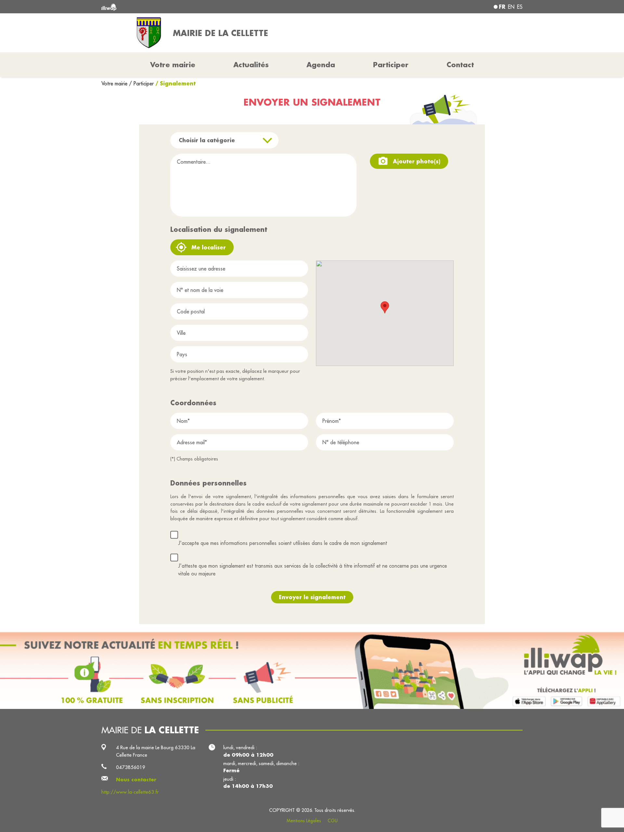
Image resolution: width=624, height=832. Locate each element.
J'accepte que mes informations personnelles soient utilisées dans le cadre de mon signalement (282, 543)
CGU (333, 821)
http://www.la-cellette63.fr (130, 792)
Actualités (251, 64)
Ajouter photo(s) (416, 161)
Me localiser (208, 247)
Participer (391, 64)
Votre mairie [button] (172, 64)
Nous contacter (136, 779)
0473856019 (130, 767)
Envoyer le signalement (312, 597)
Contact (460, 64)
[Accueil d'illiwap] (187, 6)
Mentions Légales (304, 821)
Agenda (320, 64)
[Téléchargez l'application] (312, 670)
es (520, 7)
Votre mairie (115, 83)
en (511, 7)
